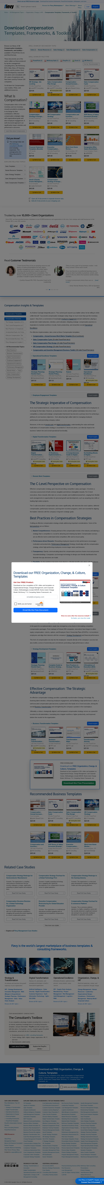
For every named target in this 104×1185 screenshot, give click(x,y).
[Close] (89, 565)
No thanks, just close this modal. (80, 618)
